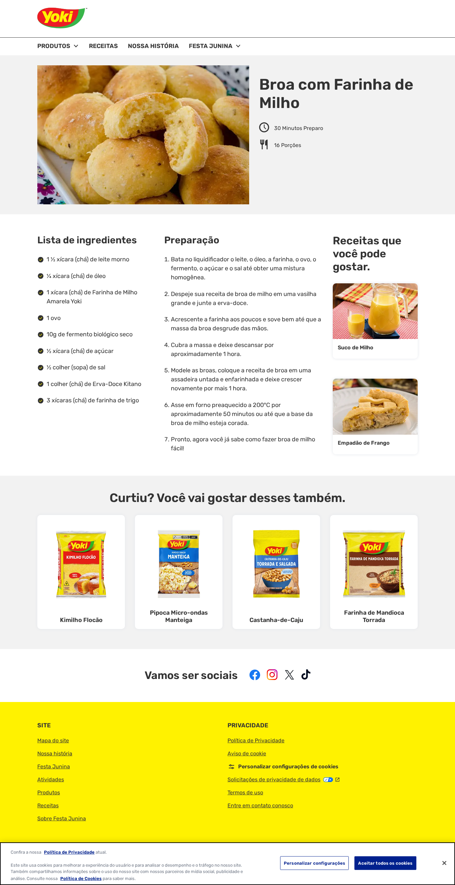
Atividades (50, 779)
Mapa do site (53, 740)
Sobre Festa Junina (61, 818)
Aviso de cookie (247, 753)
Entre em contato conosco (260, 805)
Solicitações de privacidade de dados (283, 779)
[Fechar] (444, 863)
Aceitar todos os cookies (385, 863)
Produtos (48, 792)
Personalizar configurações (314, 863)
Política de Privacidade (256, 740)
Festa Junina (53, 766)
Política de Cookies (81, 878)
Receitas (48, 805)
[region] (227, 863)
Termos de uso (245, 792)
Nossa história (54, 753)
